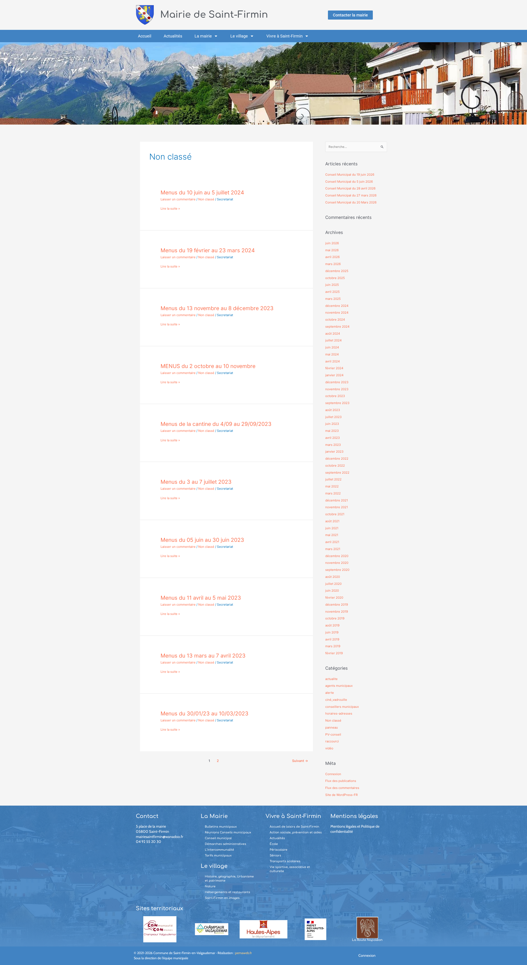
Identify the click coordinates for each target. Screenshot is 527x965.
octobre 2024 (335, 319)
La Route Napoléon (367, 940)
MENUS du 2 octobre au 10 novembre (208, 366)
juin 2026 (332, 243)
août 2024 (332, 333)
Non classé (206, 199)
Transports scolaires (285, 861)
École (274, 844)
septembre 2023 (337, 403)
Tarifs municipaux (218, 855)
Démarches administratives (225, 844)
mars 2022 (333, 493)
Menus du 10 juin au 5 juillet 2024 (202, 192)
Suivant (300, 761)
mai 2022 (332, 486)
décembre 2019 (336, 604)
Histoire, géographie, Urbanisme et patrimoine (229, 878)
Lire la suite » (170, 208)
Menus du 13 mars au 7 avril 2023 (203, 655)
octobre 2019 (334, 618)
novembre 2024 (337, 312)
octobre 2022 (335, 465)
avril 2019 (332, 639)
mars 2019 (332, 646)
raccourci (332, 741)
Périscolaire (278, 849)
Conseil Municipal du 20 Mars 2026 (351, 202)
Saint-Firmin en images (222, 898)
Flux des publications (340, 781)
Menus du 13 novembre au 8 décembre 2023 (217, 308)
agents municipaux (339, 686)
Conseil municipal (218, 838)
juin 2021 (331, 528)
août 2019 (332, 625)
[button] (4, 83)
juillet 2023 (333, 417)
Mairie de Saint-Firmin (214, 14)
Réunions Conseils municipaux (228, 832)
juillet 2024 (333, 340)
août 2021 (332, 521)
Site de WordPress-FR (341, 795)
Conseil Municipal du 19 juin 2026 (349, 174)
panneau (331, 727)
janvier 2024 (334, 375)
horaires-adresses (338, 713)
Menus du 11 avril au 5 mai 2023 (201, 598)
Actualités (173, 36)
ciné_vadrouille (336, 700)
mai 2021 (331, 535)
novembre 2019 (336, 611)
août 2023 (332, 410)
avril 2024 (332, 361)
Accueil (144, 36)
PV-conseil (333, 734)
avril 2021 (332, 542)
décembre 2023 (337, 382)
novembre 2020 (336, 563)
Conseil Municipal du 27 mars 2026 (351, 195)
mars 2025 (333, 299)
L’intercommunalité (219, 849)
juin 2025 (332, 285)
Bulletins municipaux (221, 826)
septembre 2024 (337, 326)
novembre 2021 (336, 507)
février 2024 (334, 368)
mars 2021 (332, 549)
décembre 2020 (336, 556)
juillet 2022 (333, 479)
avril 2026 (332, 257)
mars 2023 (333, 445)
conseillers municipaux (342, 707)
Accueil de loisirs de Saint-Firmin (294, 826)
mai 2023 (332, 431)
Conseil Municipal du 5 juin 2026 (349, 181)
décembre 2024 (337, 306)
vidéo (329, 748)
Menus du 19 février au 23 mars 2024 (208, 250)
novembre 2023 (337, 389)
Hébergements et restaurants (227, 892)
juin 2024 (332, 347)
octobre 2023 (335, 396)
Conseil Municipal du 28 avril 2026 (350, 188)
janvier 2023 (334, 451)
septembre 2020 (337, 570)
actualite (331, 679)
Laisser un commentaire (178, 199)
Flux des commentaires (342, 788)
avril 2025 (332, 292)
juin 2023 (332, 424)
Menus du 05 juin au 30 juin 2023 (202, 540)
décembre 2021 (336, 500)
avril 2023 (332, 438)
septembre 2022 (337, 472)
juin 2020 (332, 590)
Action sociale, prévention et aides (296, 832)
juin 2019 (331, 632)
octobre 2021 (334, 514)
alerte (329, 693)
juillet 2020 (333, 584)
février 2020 (334, 597)
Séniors (275, 855)
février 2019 (334, 653)
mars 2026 (333, 264)
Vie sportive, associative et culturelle (290, 869)
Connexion (333, 774)
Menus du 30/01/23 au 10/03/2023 (204, 713)
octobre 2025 (335, 278)
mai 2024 (332, 354)
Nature (210, 886)
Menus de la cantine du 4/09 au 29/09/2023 (216, 424)
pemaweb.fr (243, 953)
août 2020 (332, 577)
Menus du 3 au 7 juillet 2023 (196, 482)
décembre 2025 (336, 271)
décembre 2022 (336, 458)
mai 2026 (332, 250)
